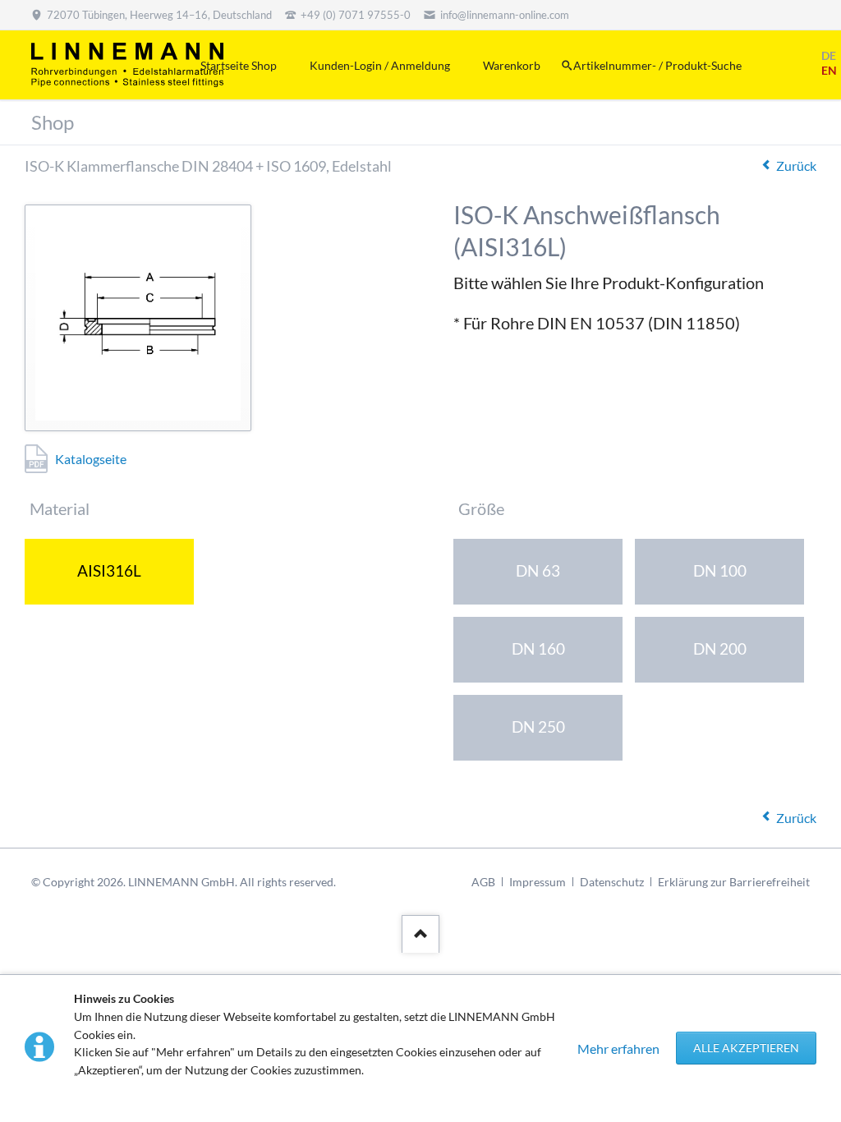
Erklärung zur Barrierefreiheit (734, 882)
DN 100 (720, 570)
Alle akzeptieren (746, 1048)
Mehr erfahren (618, 1048)
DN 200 (720, 648)
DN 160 (538, 648)
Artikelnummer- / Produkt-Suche (657, 65)
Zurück (796, 165)
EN (829, 70)
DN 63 (538, 570)
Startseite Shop (238, 65)
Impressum (537, 882)
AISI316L (109, 570)
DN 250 (538, 726)
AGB (483, 882)
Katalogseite (90, 459)
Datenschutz (612, 882)
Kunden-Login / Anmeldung (380, 65)
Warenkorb (511, 65)
